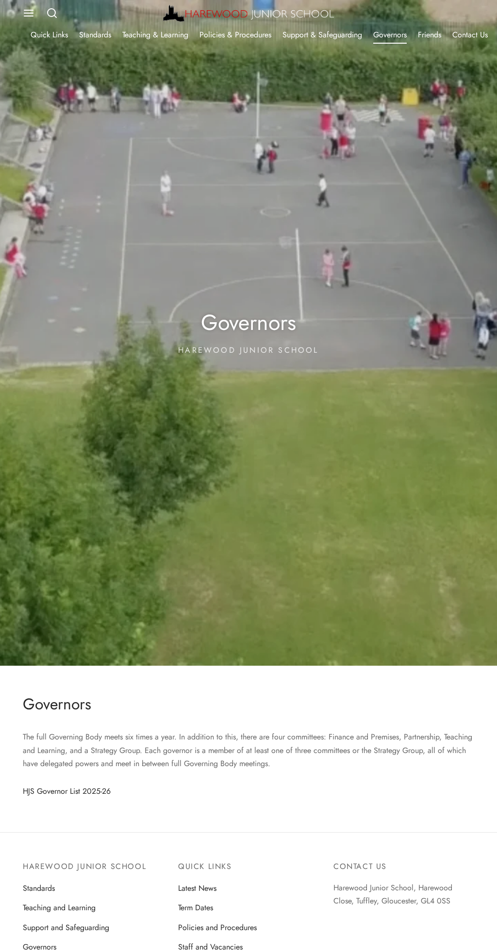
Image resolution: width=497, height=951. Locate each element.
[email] (340, 919)
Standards (95, 34)
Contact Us (470, 34)
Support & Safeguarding (322, 34)
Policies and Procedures (217, 927)
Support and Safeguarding (66, 927)
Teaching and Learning (59, 907)
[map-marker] (379, 919)
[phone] (360, 919)
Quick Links (49, 34)
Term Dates (195, 907)
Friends (429, 34)
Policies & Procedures (235, 34)
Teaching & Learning (155, 34)
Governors (390, 34)
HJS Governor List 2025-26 (67, 791)
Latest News (197, 888)
